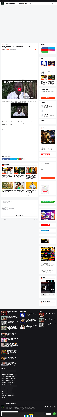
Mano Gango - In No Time (47, 146)
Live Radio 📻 (21, 3)
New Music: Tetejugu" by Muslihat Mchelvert (11, 334)
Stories (3, 376)
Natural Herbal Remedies (6, 386)
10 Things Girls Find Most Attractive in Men (19, 176)
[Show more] (24, 159)
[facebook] (45, 407)
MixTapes (7, 378)
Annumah (10, 391)
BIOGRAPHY (14, 376)
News (7, 0)
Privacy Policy (24, 0)
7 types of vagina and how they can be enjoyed (12, 339)
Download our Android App (11, 3)
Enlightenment (4, 389)
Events (13, 380)
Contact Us (15, 0)
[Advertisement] (28, 24)
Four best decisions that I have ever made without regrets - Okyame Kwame (19, 191)
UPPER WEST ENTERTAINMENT (7, 374)
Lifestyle (6, 44)
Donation (10, 389)
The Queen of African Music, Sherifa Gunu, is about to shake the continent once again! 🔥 (12, 352)
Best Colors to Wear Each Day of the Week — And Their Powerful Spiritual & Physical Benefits (31, 177)
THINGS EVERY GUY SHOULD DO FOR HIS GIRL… (7, 176)
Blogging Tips (4, 382)
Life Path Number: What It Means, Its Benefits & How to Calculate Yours (51, 69)
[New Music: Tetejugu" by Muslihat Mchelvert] (4, 335)
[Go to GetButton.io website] (54, 415)
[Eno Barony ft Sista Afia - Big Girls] (4, 313)
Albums (3, 378)
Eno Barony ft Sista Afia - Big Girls (12, 312)
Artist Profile (13, 378)
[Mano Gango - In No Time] (4, 358)
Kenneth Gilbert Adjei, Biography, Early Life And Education (11, 363)
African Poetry (4, 391)
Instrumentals (11, 393)
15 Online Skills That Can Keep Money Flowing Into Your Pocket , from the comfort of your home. (31, 192)
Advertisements (4, 384)
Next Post (35, 219)
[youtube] (53, 1)
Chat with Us (28, 3)
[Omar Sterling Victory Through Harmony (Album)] (4, 323)
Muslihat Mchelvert (11, 395)
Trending (7, 372)
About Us (19, 0)
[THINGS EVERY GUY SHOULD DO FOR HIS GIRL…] (22, 327)
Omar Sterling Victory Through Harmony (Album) (12, 322)
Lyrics (10, 384)
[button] (52, 3)
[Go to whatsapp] (54, 413)
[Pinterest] (20, 159)
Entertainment (8, 376)
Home (2, 0)
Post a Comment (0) (19, 215)
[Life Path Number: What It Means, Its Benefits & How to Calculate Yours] (22, 321)
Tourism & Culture (11, 382)
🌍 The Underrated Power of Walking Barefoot (7, 191)
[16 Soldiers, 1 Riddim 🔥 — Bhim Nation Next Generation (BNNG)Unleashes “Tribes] (4, 345)
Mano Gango (4, 395)
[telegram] (55, 407)
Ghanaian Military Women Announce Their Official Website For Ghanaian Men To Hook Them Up (12, 328)
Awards (3, 380)
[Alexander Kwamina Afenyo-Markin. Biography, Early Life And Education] (22, 315)
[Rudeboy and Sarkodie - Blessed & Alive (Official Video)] (4, 318)
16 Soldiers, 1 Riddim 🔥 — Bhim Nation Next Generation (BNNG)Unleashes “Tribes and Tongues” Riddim (12, 345)
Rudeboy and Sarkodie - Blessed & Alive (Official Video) (12, 317)
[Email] (22, 159)
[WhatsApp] (18, 159)
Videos (9, 156)
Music (5, 0)
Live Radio (10, 0)
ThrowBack (14, 386)
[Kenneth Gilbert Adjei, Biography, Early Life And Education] (4, 363)
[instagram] (52, 407)
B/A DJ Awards (4, 393)
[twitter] (51, 1)
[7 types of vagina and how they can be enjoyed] (4, 340)
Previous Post (4, 219)
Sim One (3, 397)
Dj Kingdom (8, 380)
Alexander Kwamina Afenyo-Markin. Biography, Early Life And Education (44, 70)
